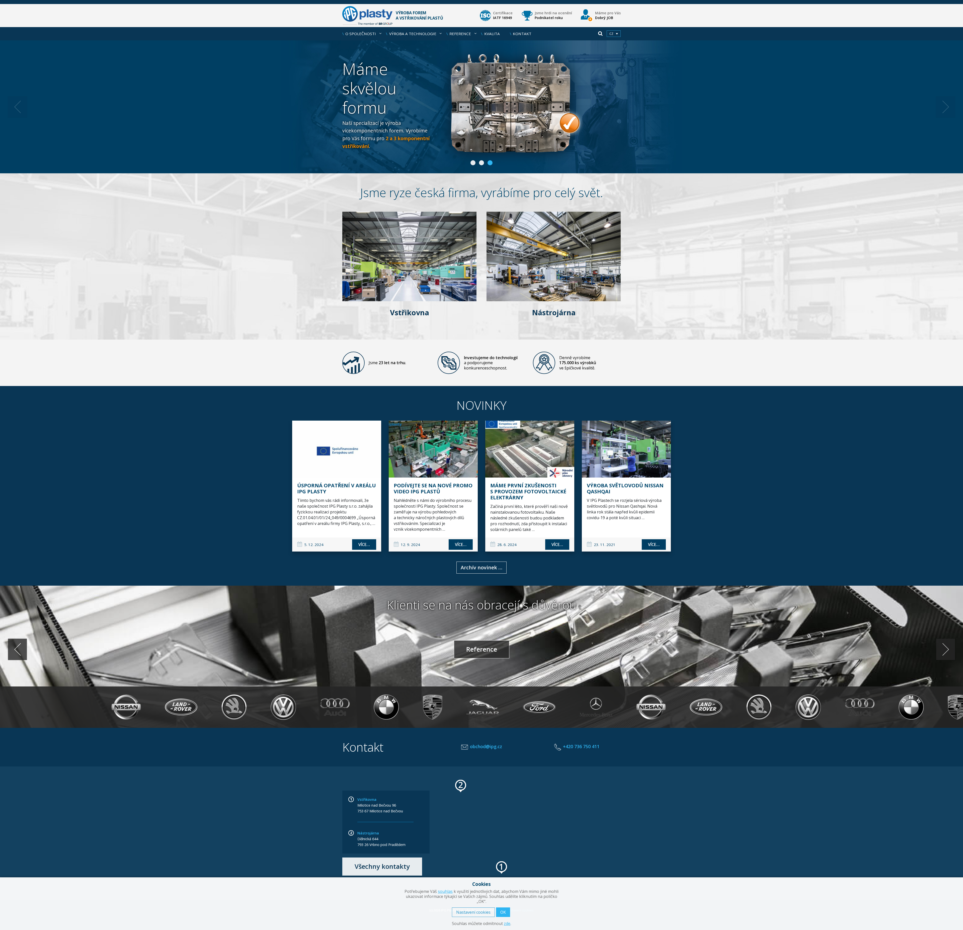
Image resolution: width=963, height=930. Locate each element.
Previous (17, 106)
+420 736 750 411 (581, 746)
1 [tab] (472, 162)
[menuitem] (614, 33)
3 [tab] (490, 162)
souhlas (445, 891)
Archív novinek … (481, 567)
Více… (364, 544)
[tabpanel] (481, 106)
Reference (460, 33)
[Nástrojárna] (554, 256)
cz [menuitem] (611, 34)
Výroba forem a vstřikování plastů (419, 15)
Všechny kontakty (382, 866)
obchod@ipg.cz (486, 746)
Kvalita (492, 33)
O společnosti (360, 33)
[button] (502, 867)
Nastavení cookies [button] (473, 912)
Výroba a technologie (412, 33)
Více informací (481, 106)
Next (945, 106)
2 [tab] (481, 162)
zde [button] (507, 923)
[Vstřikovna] (409, 256)
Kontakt (522, 33)
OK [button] (503, 912)
